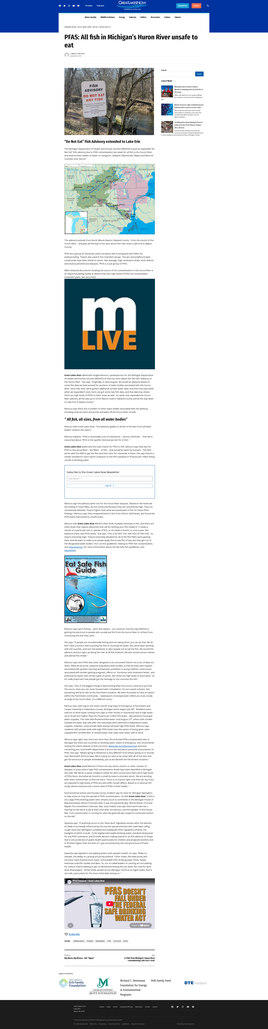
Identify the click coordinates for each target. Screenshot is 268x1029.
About (109, 1007)
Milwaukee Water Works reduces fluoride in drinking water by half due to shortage (188, 89)
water (125, 941)
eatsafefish (69, 550)
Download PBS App (126, 1007)
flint (109, 941)
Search (163, 70)
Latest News (82, 27)
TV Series (88, 6)
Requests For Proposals (138, 1024)
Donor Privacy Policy (114, 1024)
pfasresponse (76, 547)
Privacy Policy (103, 1024)
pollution (117, 941)
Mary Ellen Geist (78, 54)
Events (115, 1007)
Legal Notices (125, 1024)
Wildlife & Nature (108, 17)
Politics (143, 17)
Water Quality (90, 17)
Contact (101, 1007)
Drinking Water (70, 27)
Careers (155, 1007)
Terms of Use (93, 1024)
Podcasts (100, 6)
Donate (196, 6)
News (89, 27)
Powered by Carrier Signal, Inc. (185, 1024)
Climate (178, 17)
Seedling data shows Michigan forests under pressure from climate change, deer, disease (188, 125)
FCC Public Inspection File (81, 1024)
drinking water (79, 941)
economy (90, 941)
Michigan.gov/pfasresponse (123, 746)
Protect (95, 27)
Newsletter (182, 6)
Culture (167, 17)
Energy (122, 17)
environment (100, 941)
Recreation (155, 17)
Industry (132, 17)
